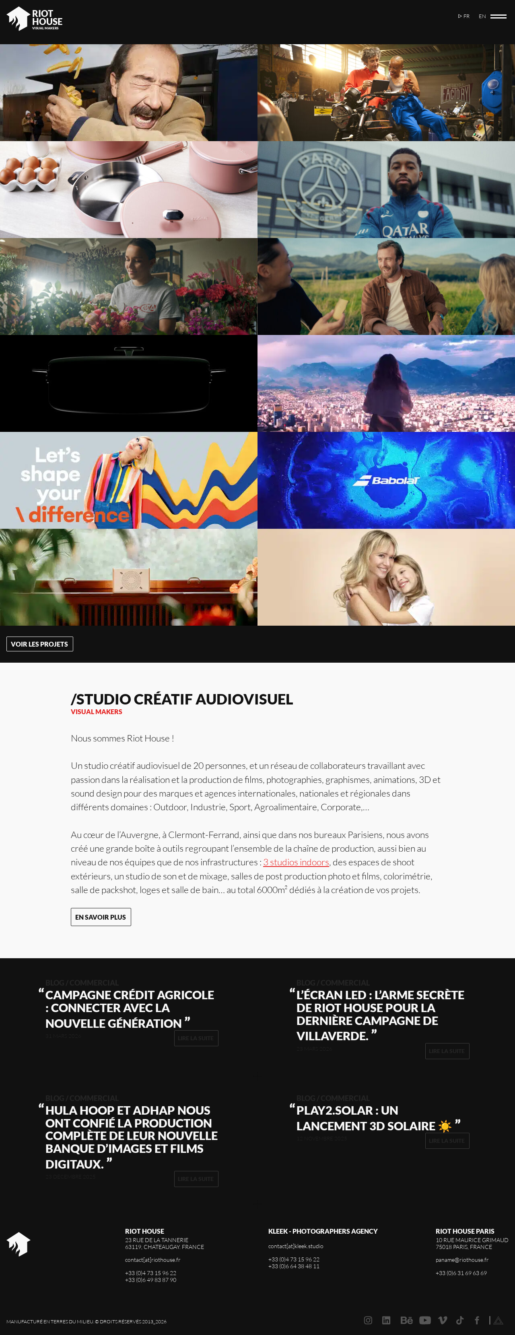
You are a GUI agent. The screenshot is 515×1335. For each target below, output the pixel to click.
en (482, 16)
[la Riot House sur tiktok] (460, 1320)
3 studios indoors (296, 861)
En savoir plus (100, 917)
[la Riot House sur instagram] (368, 1320)
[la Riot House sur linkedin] (386, 1320)
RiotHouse (47, 17)
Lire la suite (196, 1038)
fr (467, 16)
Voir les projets (39, 644)
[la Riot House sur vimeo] (442, 1320)
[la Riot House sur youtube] (425, 1320)
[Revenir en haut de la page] (498, 1320)
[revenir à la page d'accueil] (18, 1264)
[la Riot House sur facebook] (477, 1320)
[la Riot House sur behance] (407, 1320)
